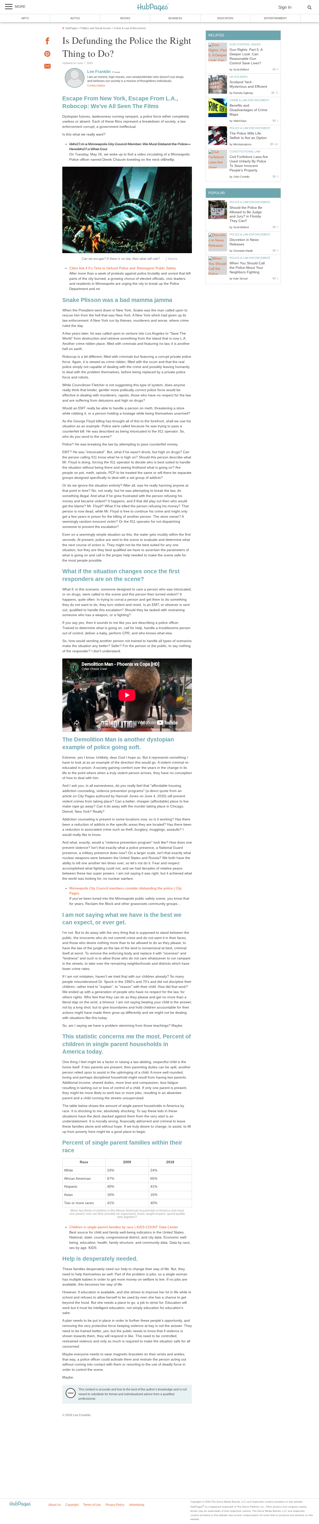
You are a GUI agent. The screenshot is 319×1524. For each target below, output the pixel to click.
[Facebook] (47, 42)
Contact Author (96, 85)
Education (225, 18)
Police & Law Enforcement (250, 128)
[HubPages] (153, 7)
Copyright (72, 1505)
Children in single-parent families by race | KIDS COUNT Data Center (123, 1227)
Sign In (284, 7)
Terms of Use (92, 1505)
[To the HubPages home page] (20, 1504)
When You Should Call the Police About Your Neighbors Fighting (247, 267)
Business (175, 18)
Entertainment (275, 18)
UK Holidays (238, 76)
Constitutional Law (245, 151)
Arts (25, 18)
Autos (75, 18)
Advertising (136, 1505)
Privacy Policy (114, 1505)
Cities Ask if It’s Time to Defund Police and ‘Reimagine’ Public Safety (122, 268)
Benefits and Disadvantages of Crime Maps (248, 110)
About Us (54, 1505)
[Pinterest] (47, 55)
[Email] (47, 67)
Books (125, 18)
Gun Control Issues (245, 44)
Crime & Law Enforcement (249, 100)
